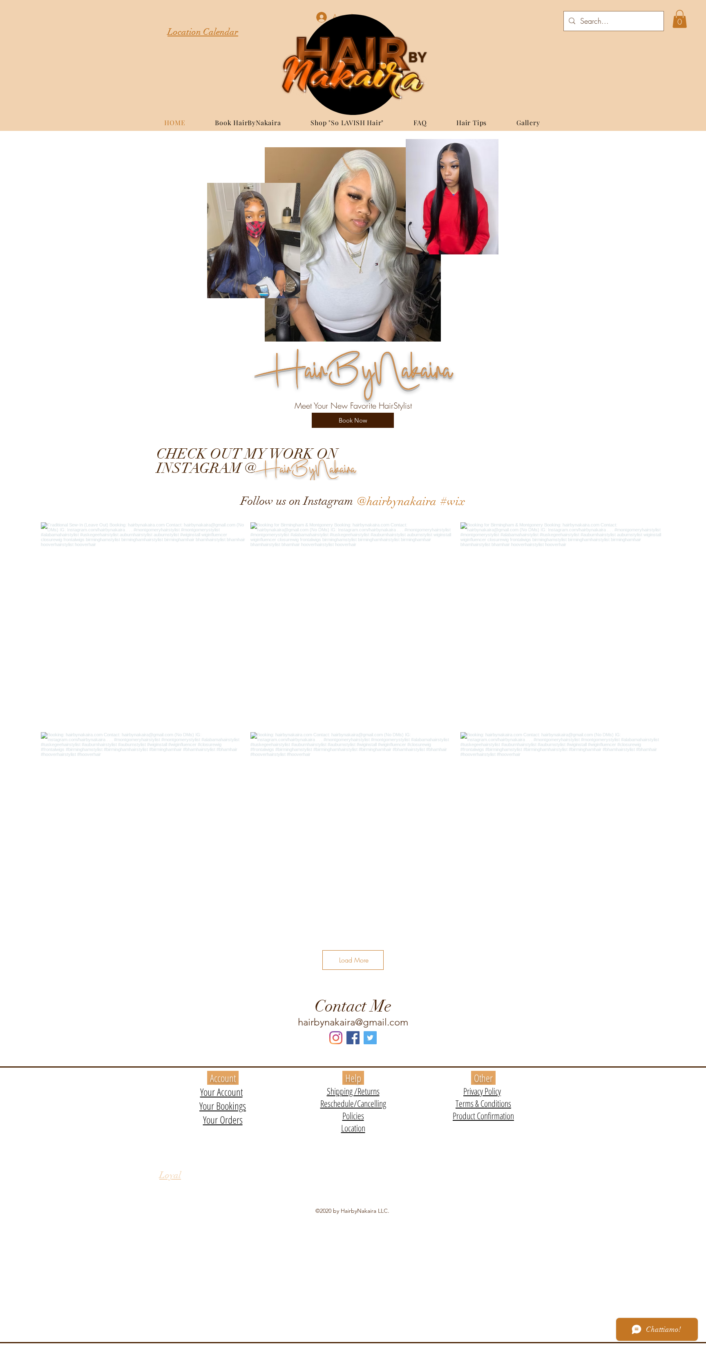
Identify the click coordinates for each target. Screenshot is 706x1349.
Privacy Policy (482, 1091)
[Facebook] (353, 1037)
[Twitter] (370, 1037)
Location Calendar (203, 31)
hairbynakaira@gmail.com (353, 1022)
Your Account (221, 1092)
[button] (679, 19)
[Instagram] (335, 1037)
